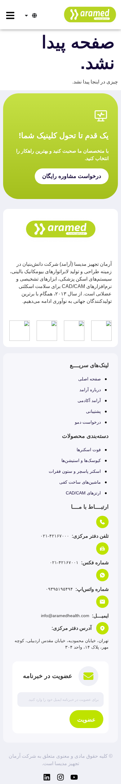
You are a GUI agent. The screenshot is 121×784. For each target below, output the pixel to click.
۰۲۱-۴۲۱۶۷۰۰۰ (54, 535)
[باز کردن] (26, 15)
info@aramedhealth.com (65, 615)
